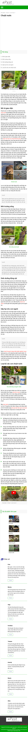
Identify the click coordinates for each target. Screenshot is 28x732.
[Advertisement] (14, 31)
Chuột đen (11, 533)
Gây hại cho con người (7, 64)
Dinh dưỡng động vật (7, 62)
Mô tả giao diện (5, 56)
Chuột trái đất (11, 552)
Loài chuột (11, 523)
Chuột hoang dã (12, 542)
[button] (2, 80)
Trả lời (10, 580)
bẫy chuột (5, 404)
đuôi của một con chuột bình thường (12, 138)
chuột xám (3, 112)
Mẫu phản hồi (23, 724)
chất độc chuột (16, 392)
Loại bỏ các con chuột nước (8, 67)
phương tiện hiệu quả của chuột (19, 408)
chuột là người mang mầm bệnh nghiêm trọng (15, 351)
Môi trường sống (6, 59)
